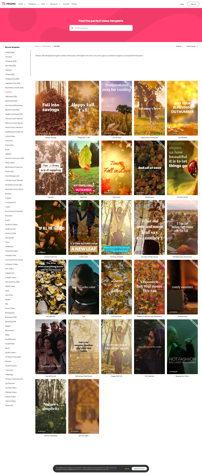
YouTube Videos (11, 388)
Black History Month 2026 (14, 88)
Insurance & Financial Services (14, 260)
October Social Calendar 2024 (14, 180)
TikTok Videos (10, 163)
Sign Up (193, 4)
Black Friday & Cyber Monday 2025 (14, 167)
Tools (43, 4)
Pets (6, 304)
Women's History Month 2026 (14, 379)
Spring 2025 (9, 238)
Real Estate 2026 (11, 101)
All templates (10, 52)
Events (7, 220)
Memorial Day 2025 (12, 282)
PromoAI (66, 4)
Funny (7, 242)
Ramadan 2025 (11, 317)
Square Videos (10, 397)
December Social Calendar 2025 (14, 189)
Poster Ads (9, 405)
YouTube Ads (10, 383)
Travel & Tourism (11, 366)
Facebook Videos (11, 224)
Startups (8, 361)
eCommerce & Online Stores (14, 211)
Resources (54, 4)
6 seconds (9, 141)
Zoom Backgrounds (12, 176)
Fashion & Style (10, 233)
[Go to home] (10, 4)
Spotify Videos (10, 352)
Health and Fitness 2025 (14, 114)
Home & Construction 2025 (14, 158)
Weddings (9, 374)
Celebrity (8, 154)
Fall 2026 (8, 92)
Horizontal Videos (11, 251)
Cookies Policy (113, 469)
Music (7, 291)
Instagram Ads (10, 255)
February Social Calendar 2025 (14, 123)
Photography (10, 313)
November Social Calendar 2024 (14, 185)
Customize (50, 110)
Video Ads (9, 370)
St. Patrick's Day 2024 (13, 357)
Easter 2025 (9, 171)
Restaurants (9, 330)
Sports (7, 348)
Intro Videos (9, 269)
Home (37, 46)
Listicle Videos (10, 136)
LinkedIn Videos (10, 277)
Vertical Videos (10, 401)
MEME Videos (10, 286)
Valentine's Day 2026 (13, 83)
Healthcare (9, 246)
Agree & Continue (139, 468)
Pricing (74, 4)
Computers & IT (10, 202)
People (7, 299)
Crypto (7, 207)
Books (7, 149)
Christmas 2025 (10, 61)
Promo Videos (10, 308)
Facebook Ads (10, 229)
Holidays (8, 70)
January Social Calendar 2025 (14, 118)
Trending (8, 57)
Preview (50, 106)
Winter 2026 (9, 74)
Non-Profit (9, 295)
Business (8, 194)
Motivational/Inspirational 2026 (14, 105)
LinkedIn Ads (9, 273)
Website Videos (11, 392)
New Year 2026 (10, 66)
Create (20, 4)
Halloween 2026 (11, 96)
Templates (32, 4)
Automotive (9, 145)
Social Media (10, 344)
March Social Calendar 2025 (14, 127)
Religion (8, 326)
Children (8, 198)
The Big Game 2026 (12, 79)
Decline (127, 468)
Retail (7, 335)
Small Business (10, 339)
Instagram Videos (11, 264)
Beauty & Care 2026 (12, 110)
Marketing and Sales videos (14, 132)
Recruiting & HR (10, 322)
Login (182, 4)
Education (9, 216)
